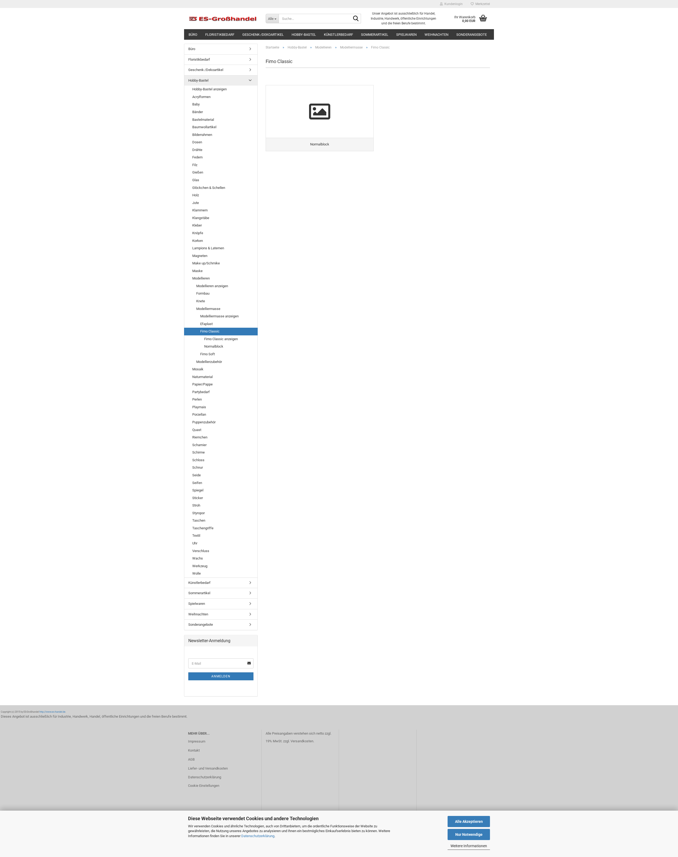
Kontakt (194, 750)
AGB (191, 759)
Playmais (199, 407)
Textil (196, 536)
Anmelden (220, 676)
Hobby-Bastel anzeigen (209, 89)
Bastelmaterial (203, 120)
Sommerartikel (374, 35)
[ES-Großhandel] (223, 18)
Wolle (196, 573)
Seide (196, 475)
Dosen (197, 142)
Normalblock (213, 346)
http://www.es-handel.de (52, 712)
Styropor (198, 513)
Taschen (198, 520)
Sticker (197, 498)
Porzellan (199, 414)
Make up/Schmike (206, 263)
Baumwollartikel (204, 127)
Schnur (197, 467)
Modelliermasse (208, 309)
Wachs (197, 558)
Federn (197, 157)
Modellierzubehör (209, 362)
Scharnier (199, 445)
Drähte (197, 150)
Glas (195, 180)
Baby (196, 104)
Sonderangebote (471, 35)
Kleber (197, 225)
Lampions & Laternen (208, 248)
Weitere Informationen (468, 846)
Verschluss (200, 551)
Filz (194, 165)
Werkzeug (199, 566)
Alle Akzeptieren (469, 821)
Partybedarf (201, 392)
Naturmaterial (202, 377)
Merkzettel (482, 4)
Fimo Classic (210, 331)
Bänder (197, 112)
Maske (197, 271)
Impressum (196, 741)
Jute (195, 203)
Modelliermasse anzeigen (219, 316)
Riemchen (199, 437)
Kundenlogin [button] (453, 4)
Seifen (197, 483)
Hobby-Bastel (304, 35)
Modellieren (201, 278)
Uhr (194, 543)
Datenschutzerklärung (257, 836)
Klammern (200, 210)
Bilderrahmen (202, 135)
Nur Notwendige (469, 834)
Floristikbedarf (219, 35)
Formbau (202, 293)
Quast (196, 430)
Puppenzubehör (204, 422)
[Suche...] (356, 19)
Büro (193, 35)
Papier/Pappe (202, 384)
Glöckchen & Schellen (208, 188)
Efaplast (206, 324)
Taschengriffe (202, 528)
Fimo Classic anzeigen (221, 339)
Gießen (197, 172)
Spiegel (197, 490)
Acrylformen (201, 97)
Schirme (198, 452)
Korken (197, 241)
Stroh (196, 505)
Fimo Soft (207, 354)
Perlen (197, 399)
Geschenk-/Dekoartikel (263, 35)
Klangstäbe (200, 218)
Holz (195, 195)
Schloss (198, 460)
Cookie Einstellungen (203, 786)
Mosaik (197, 369)
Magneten (199, 256)
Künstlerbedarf (338, 35)
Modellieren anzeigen (212, 286)
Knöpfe (197, 233)
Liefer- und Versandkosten (208, 768)
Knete (200, 301)
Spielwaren (406, 35)
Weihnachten (436, 35)
